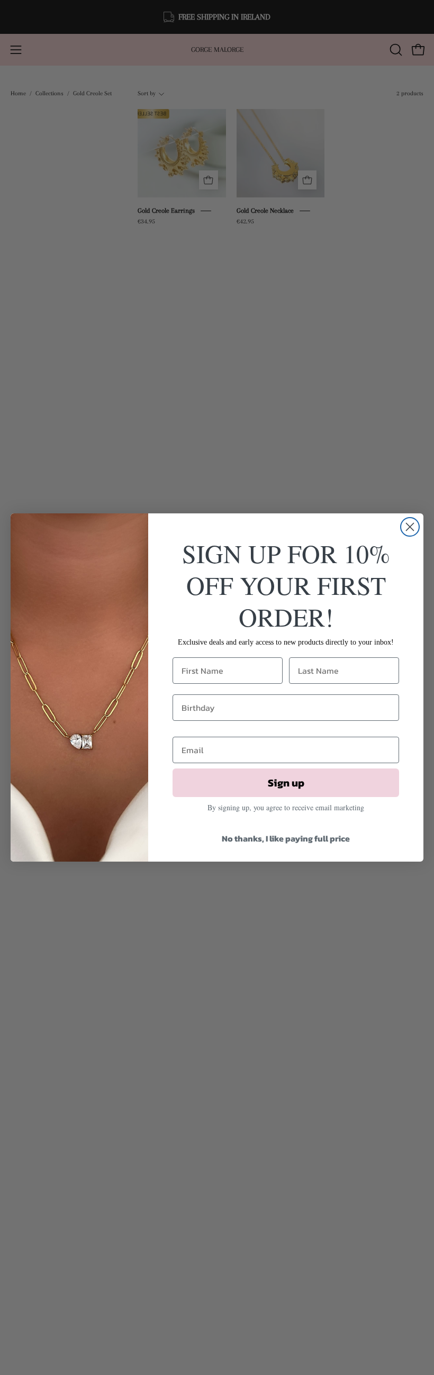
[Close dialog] (410, 527)
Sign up (286, 783)
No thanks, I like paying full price (286, 838)
